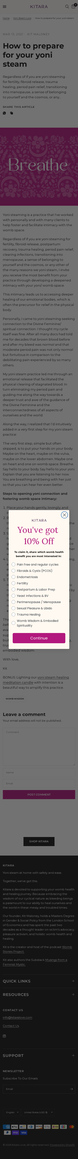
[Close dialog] (64, 515)
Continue (39, 638)
